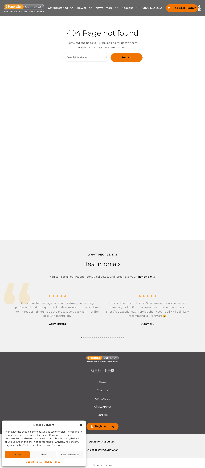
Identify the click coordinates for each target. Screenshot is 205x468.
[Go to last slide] (11, 311)
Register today (104, 426)
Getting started (58, 7)
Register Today (184, 7)
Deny (44, 454)
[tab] (81, 337)
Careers (103, 414)
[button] (81, 424)
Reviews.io (145, 276)
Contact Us (102, 398)
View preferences (70, 454)
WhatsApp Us (102, 406)
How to (82, 7)
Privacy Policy (52, 461)
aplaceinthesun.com (102, 441)
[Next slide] (194, 311)
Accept (17, 454)
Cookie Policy (34, 461)
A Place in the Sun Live (102, 449)
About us (127, 7)
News (99, 7)
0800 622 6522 (152, 7)
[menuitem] (61, 8)
